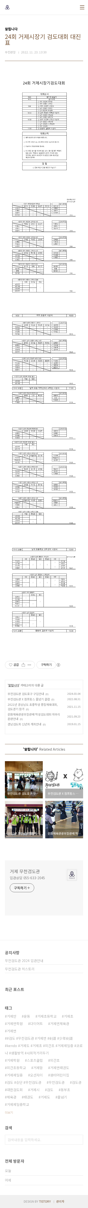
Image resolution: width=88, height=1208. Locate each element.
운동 (27, 1016)
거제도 (45, 1097)
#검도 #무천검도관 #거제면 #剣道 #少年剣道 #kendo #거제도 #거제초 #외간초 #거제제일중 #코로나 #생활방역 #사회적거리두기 (44, 1045)
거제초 (68, 1016)
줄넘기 (62, 1097)
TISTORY (45, 1201)
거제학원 (13, 1060)
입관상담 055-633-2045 (27, 877)
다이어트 (36, 1023)
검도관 (76, 1082)
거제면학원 (15, 1023)
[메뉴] (82, 7)
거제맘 (38, 1067)
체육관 (11, 1097)
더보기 (9, 1112)
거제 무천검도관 (25, 871)
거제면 (11, 1030)
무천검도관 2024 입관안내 (24, 960)
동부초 (65, 1089)
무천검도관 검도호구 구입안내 (26, 694)
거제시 (35, 1089)
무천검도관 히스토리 (19, 968)
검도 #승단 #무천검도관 (24, 1082)
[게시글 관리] (29, 665)
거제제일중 (15, 1075)
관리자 (60, 1201)
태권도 (28, 1097)
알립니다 (13, 685)
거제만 (11, 1016)
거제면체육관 (59, 1023)
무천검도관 (57, 1082)
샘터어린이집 (59, 1075)
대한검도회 (15, 1089)
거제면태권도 (59, 1067)
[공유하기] (23, 665)
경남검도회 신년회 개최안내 (24, 724)
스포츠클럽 (35, 1060)
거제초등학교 (46, 1016)
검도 (50, 1089)
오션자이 (36, 1075)
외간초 (55, 1060)
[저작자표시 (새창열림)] (58, 665)
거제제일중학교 (18, 1104)
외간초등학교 (16, 1067)
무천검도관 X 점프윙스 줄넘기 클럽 (29, 699)
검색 (78, 1139)
